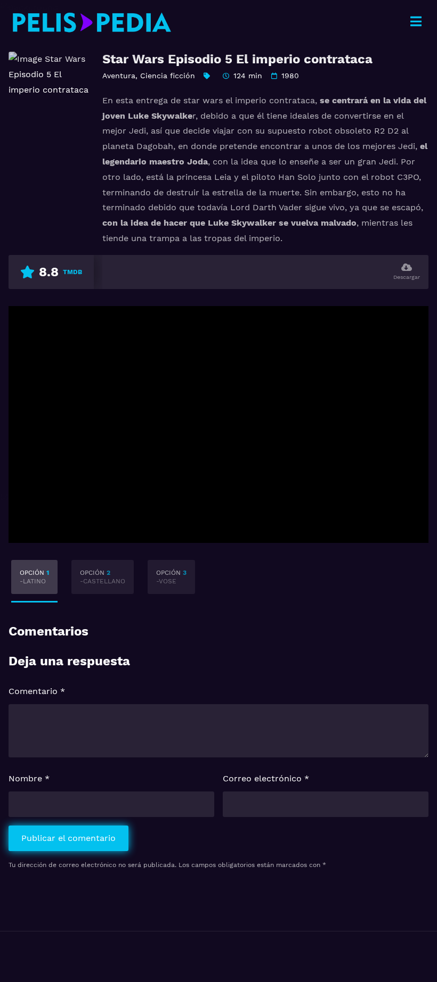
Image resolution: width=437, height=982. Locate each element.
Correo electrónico (266, 778)
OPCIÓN (34, 577)
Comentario (37, 691)
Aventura (118, 75)
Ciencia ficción (167, 75)
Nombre (29, 778)
